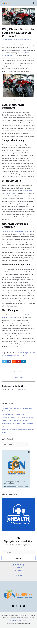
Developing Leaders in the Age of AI (13, 414)
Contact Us (18, 575)
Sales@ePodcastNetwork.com (18, 620)
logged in (12, 389)
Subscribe (18, 558)
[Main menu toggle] (33, 3)
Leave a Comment (7, 39)
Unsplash (20, 100)
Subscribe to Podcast (18, 573)
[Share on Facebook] (9, 361)
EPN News (18, 570)
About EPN (18, 567)
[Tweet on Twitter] (4, 361)
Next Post (18, 377)
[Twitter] (17, 606)
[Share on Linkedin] (23, 361)
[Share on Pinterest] (18, 361)
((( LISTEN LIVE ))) (18, 565)
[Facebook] (13, 606)
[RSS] (24, 606)
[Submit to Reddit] (14, 361)
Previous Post (18, 372)
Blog (15, 39)
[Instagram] (20, 606)
